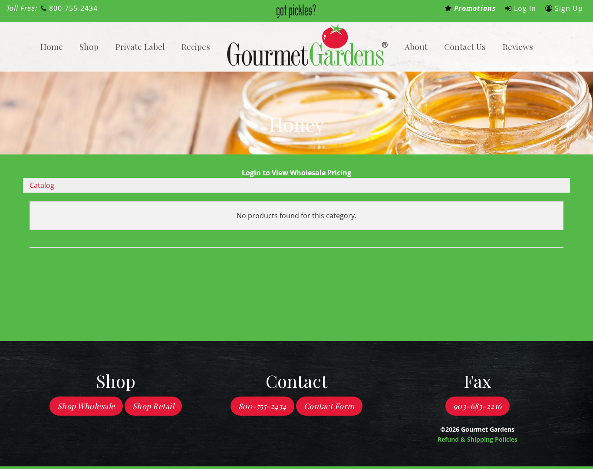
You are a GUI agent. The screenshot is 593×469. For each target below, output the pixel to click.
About (416, 46)
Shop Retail (153, 406)
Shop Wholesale (86, 406)
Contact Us (465, 46)
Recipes (195, 46)
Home (51, 46)
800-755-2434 (72, 8)
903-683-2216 (477, 406)
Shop (89, 46)
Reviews (518, 46)
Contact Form (329, 406)
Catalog (42, 185)
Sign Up (568, 8)
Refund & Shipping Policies (477, 439)
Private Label (140, 46)
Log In (524, 8)
